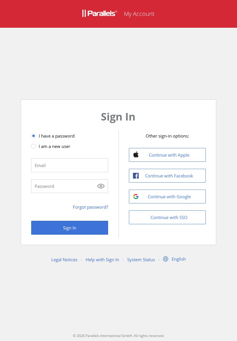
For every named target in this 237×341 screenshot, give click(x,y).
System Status (141, 259)
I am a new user (54, 146)
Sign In (69, 228)
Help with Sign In (102, 259)
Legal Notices (64, 259)
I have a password (57, 136)
